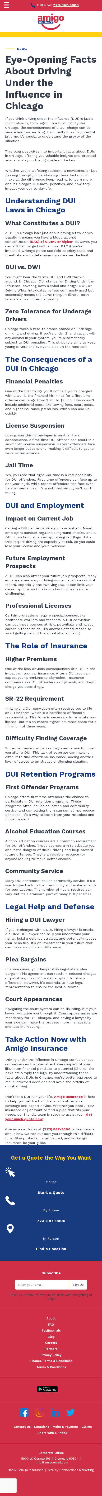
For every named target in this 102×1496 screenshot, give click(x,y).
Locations (41, 1427)
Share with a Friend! (52, 1433)
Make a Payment (65, 1427)
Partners (51, 1349)
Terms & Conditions (51, 1367)
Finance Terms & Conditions (51, 1361)
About (51, 1318)
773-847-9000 (66, 5)
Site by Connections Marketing (71, 1470)
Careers (51, 1342)
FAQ (51, 1324)
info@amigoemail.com (52, 1462)
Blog (51, 1336)
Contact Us (22, 1427)
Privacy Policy (51, 1355)
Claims (87, 1427)
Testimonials (51, 1330)
